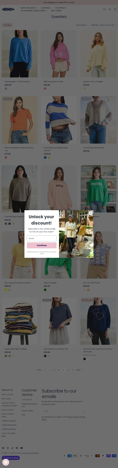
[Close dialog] (91, 213)
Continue (42, 245)
